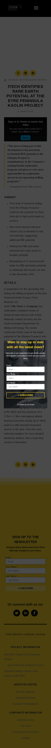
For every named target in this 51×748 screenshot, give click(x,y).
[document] (25, 374)
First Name (10, 374)
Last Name (10, 383)
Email (8, 366)
